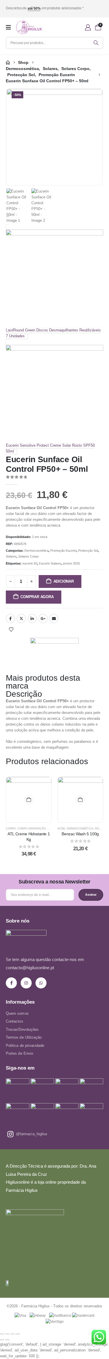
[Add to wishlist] (11, 629)
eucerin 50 (29, 563)
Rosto (100, 828)
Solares (11, 556)
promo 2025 (71, 563)
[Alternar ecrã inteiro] (7, 1333)
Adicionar (63, 581)
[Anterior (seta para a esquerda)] (2, 1339)
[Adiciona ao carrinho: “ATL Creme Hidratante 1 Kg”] (28, 799)
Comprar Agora (36, 597)
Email (53, 618)
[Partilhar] (12, 1333)
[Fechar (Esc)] (18, 1333)
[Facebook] (11, 982)
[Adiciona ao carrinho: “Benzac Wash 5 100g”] (80, 799)
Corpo (11, 828)
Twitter (21, 618)
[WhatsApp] (41, 982)
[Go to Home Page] (8, 63)
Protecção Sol (88, 550)
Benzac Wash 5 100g (80, 834)
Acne (61, 828)
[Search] (96, 42)
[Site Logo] (29, 27)
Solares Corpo (28, 556)
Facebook (10, 618)
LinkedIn (32, 618)
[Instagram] (26, 982)
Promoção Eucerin (63, 550)
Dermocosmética (36, 550)
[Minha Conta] (88, 27)
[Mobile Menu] (8, 27)
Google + (43, 618)
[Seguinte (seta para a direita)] (7, 1339)
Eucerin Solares (50, 563)
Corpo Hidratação (31, 828)
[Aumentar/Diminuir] (2, 1333)
